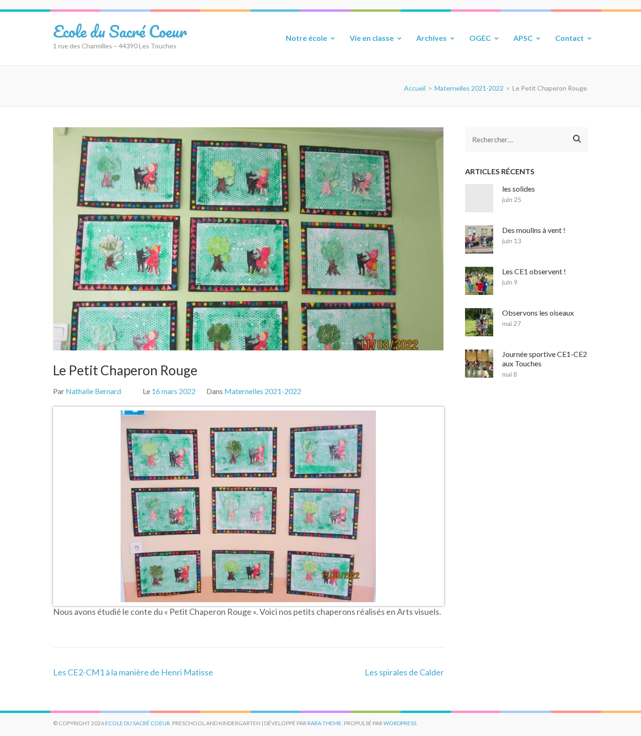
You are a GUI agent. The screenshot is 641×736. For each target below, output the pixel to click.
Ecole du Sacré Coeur (120, 31)
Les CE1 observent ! (534, 271)
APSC (523, 37)
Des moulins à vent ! (533, 229)
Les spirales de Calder (404, 672)
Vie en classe (372, 37)
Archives (431, 37)
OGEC (480, 37)
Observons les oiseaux (538, 312)
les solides (518, 188)
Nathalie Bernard (93, 391)
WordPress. (400, 723)
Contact (569, 37)
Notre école (306, 37)
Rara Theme (324, 723)
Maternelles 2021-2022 (262, 391)
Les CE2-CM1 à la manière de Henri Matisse (133, 672)
